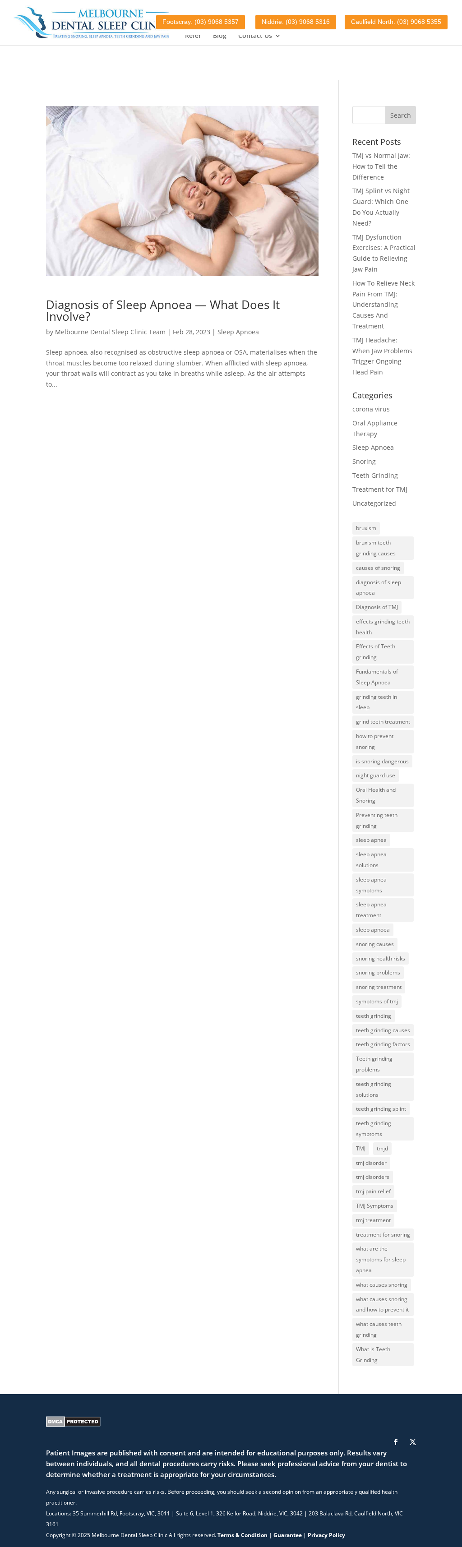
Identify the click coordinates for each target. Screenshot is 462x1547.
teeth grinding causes (383, 1030)
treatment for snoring (383, 1234)
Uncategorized (374, 503)
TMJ (360, 1148)
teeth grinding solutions (373, 1089)
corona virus (371, 409)
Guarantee (287, 1535)
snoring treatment (379, 987)
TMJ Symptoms (374, 1206)
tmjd (382, 1148)
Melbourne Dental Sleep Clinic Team (110, 332)
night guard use (375, 775)
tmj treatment (373, 1220)
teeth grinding (373, 1016)
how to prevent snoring (374, 741)
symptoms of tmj (377, 1001)
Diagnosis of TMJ (377, 607)
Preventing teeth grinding (376, 820)
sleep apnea (371, 840)
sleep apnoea (373, 929)
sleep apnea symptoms (371, 885)
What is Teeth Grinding (373, 1354)
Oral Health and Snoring (376, 795)
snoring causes (375, 944)
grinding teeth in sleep (376, 702)
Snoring (364, 461)
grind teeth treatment (383, 721)
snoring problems (378, 972)
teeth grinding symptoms (373, 1128)
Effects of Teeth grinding (375, 651)
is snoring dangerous (382, 761)
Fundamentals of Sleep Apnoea (377, 677)
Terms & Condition (242, 1535)
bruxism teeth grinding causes (376, 548)
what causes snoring (381, 1284)
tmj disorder (371, 1163)
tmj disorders (372, 1177)
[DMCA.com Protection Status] (73, 1424)
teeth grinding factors (383, 1044)
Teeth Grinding (375, 475)
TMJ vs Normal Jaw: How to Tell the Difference (381, 166)
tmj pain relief (373, 1191)
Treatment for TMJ (379, 489)
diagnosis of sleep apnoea (378, 587)
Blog (219, 36)
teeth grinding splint (381, 1109)
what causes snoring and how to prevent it (382, 1304)
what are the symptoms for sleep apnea (381, 1259)
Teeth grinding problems (374, 1064)
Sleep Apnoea (238, 332)
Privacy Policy (326, 1535)
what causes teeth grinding (379, 1329)
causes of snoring (378, 568)
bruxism (366, 528)
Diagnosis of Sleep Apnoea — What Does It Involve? (163, 310)
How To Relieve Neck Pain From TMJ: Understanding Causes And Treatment (383, 304)
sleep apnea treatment (371, 909)
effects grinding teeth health (383, 627)
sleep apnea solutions (371, 859)
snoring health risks (380, 958)
